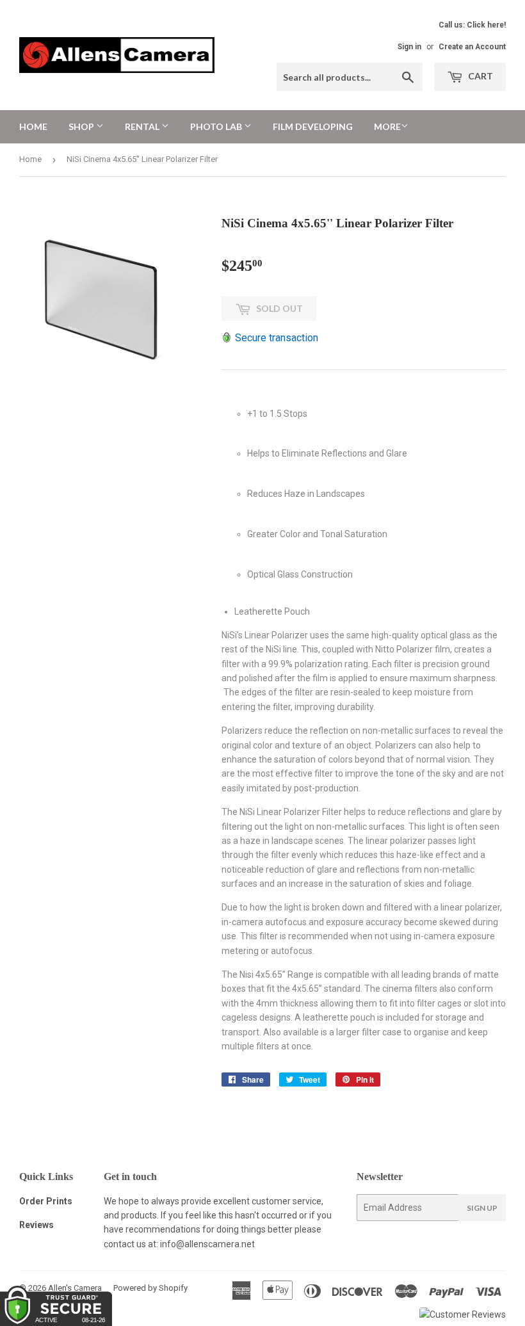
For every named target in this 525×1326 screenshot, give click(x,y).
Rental (143, 126)
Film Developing (313, 126)
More (387, 126)
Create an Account (472, 46)
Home (33, 126)
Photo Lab (217, 126)
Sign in (409, 46)
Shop (82, 126)
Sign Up (482, 1208)
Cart (479, 75)
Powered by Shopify (150, 1288)
